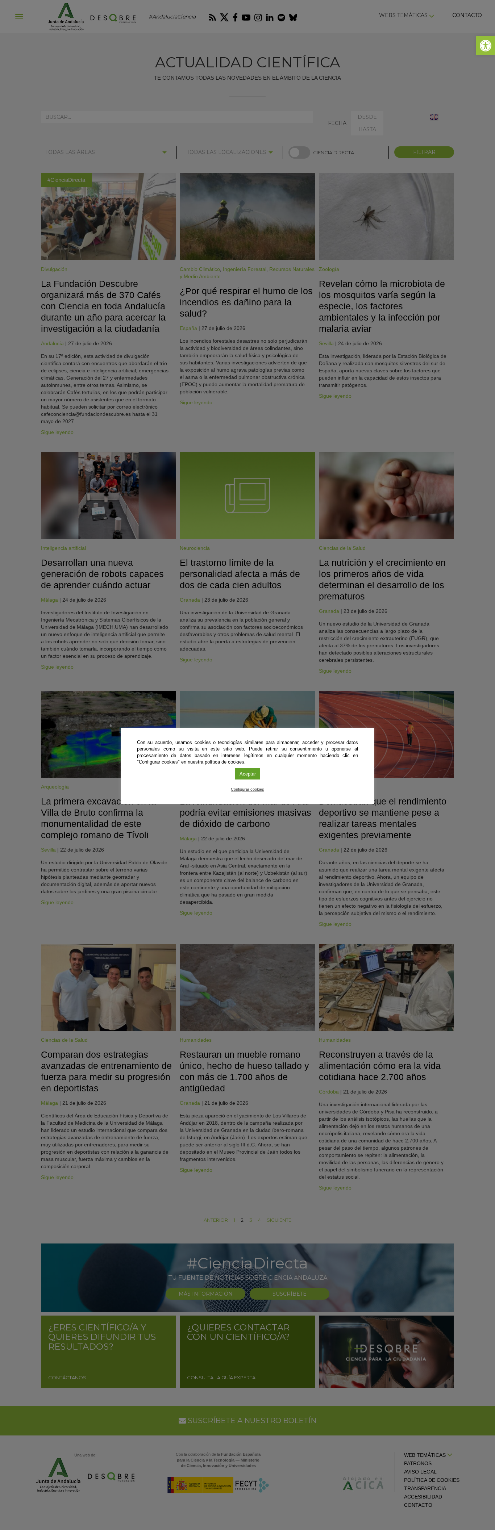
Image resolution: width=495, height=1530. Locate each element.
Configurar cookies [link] (247, 789)
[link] (485, 45)
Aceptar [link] (248, 774)
